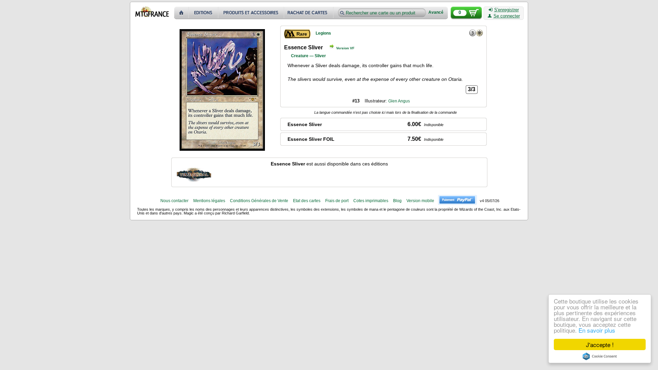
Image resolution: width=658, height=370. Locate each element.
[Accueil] (181, 13)
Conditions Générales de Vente (259, 200)
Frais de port (337, 200)
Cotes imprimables (370, 200)
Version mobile (420, 200)
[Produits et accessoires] (251, 13)
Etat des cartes (306, 200)
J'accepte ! (600, 344)
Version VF (345, 48)
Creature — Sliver (308, 55)
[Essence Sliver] (194, 175)
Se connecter (507, 16)
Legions (323, 33)
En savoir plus (596, 330)
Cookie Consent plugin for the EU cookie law (600, 356)
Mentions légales (209, 200)
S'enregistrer (506, 10)
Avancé (435, 12)
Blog (397, 200)
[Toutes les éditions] (203, 13)
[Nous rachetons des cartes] (309, 13)
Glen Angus (399, 101)
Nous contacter (174, 200)
